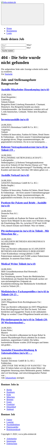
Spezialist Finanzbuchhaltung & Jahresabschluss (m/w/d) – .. (19, 351)
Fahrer (9, 420)
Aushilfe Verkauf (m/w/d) (15, 175)
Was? (29, 45)
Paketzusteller (12, 427)
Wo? (29, 48)
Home (9, 28)
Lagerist (10, 422)
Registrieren (12, 31)
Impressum (11, 441)
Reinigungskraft (13, 429)
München (11, 397)
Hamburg (11, 392)
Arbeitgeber (12, 439)
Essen (9, 402)
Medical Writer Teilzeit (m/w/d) (18, 263)
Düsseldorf (11, 407)
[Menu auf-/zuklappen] (22, 14)
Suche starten (7, 51)
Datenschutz (12, 443)
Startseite (9, 74)
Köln (9, 394)
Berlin (9, 390)
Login (9, 33)
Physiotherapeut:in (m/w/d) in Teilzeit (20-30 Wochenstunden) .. (24, 321)
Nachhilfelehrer (13, 424)
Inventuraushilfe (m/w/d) (15, 119)
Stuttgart (10, 409)
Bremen (10, 399)
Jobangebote (10, 378)
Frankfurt (11, 404)
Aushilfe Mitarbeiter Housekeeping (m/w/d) (25, 89)
